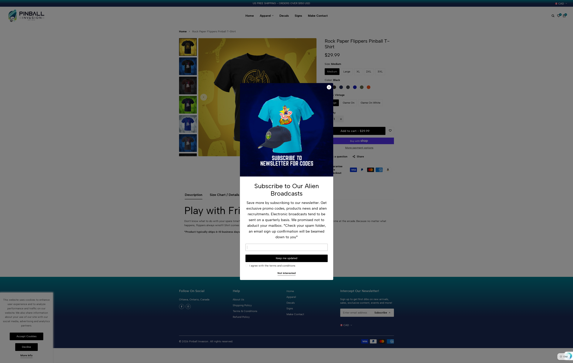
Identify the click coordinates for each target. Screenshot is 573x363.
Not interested (287, 273)
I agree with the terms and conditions (272, 265)
